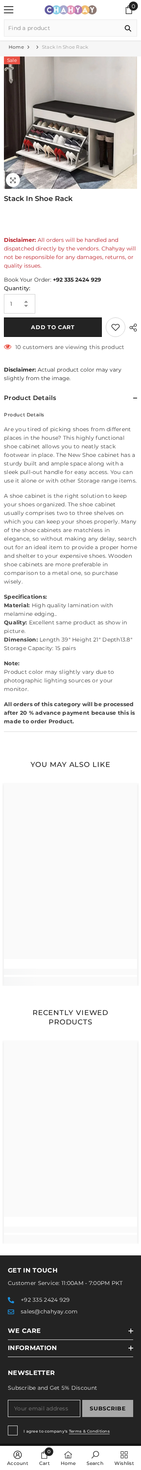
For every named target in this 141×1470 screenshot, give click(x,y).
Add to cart (53, 327)
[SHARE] (131, 327)
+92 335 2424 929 (77, 279)
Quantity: (17, 288)
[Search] (70, 28)
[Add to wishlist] (115, 327)
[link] (70, 972)
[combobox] (61, 28)
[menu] (8, 9)
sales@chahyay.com (49, 1311)
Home (16, 47)
